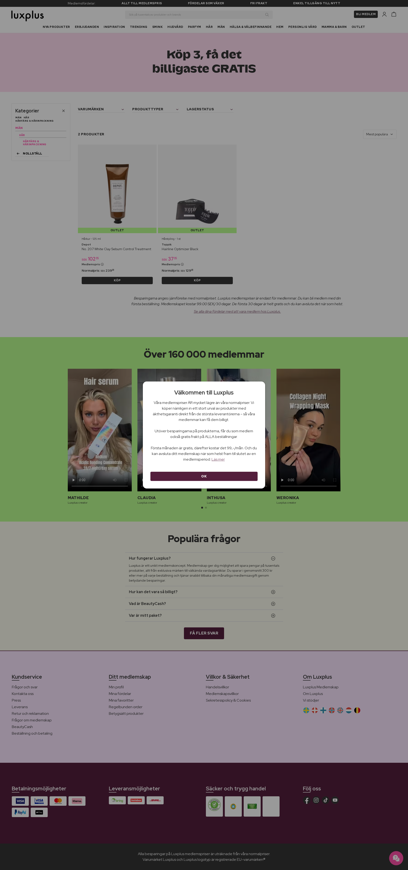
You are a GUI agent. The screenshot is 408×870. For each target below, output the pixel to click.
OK (204, 476)
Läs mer (218, 459)
